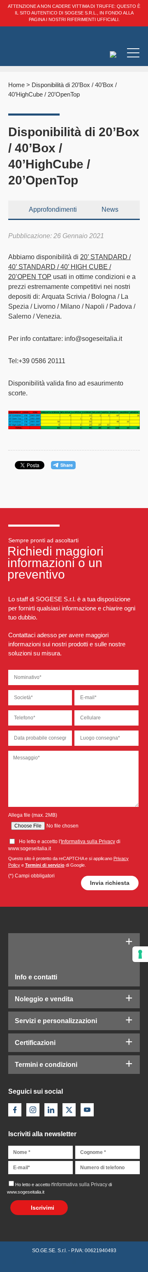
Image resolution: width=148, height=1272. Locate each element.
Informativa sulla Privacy (88, 841)
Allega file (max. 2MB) (32, 815)
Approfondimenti (53, 209)
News (110, 209)
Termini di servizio (45, 865)
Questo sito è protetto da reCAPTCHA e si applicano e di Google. (68, 862)
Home (16, 84)
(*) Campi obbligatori (31, 876)
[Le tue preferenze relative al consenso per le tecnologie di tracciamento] (140, 954)
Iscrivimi (42, 1207)
